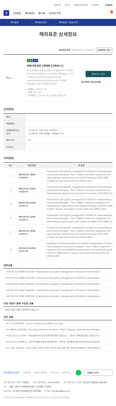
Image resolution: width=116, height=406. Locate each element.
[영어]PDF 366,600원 (91, 81)
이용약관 (27, 372)
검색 (99, 13)
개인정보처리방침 (11, 372)
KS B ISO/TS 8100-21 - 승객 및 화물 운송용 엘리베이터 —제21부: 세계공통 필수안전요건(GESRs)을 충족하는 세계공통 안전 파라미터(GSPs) (54, 341)
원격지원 (66, 372)
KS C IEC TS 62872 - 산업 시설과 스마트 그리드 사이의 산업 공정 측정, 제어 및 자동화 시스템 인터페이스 (53, 347)
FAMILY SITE (93, 372)
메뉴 (6, 13)
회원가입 (57, 5)
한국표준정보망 (18, 5)
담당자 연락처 (40, 372)
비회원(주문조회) (81, 5)
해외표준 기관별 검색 (68, 22)
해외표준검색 (41, 22)
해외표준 (29, 13)
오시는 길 (54, 372)
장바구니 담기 (98, 74)
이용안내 (95, 5)
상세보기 (43, 176)
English (108, 5)
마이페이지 (104, 13)
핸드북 (41, 13)
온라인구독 (55, 13)
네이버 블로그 (78, 372)
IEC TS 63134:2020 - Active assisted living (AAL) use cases (34, 323)
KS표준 (17, 13)
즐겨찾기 (82, 74)
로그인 (67, 5)
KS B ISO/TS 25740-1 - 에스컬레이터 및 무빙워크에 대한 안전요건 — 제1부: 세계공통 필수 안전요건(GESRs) (54, 335)
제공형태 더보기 (104, 49)
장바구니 (111, 12)
